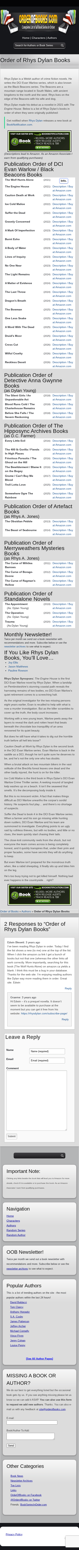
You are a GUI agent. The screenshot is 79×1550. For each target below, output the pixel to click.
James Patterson (19, 1321)
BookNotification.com (19, 124)
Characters (38, 37)
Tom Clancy (16, 1307)
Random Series (16, 1230)
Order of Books (9, 911)
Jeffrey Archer (18, 1326)
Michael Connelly (19, 1331)
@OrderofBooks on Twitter (25, 1499)
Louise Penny (17, 1345)
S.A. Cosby (16, 1316)
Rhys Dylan (36, 120)
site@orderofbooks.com (52, 1409)
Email (9, 1059)
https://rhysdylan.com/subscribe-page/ (44, 1013)
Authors (52, 37)
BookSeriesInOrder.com (33, 1504)
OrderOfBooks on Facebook (26, 1495)
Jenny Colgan (17, 1340)
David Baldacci (18, 1302)
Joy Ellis (13, 662)
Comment (12, 1068)
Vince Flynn (16, 1335)
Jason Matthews (18, 666)
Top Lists (16, 1485)
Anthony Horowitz (20, 1311)
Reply (68, 988)
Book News (17, 1476)
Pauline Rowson (18, 670)
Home (26, 37)
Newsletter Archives (22, 1480)
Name (10, 1049)
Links (13, 1490)
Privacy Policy (14, 1534)
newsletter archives (15, 646)
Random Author (16, 1235)
